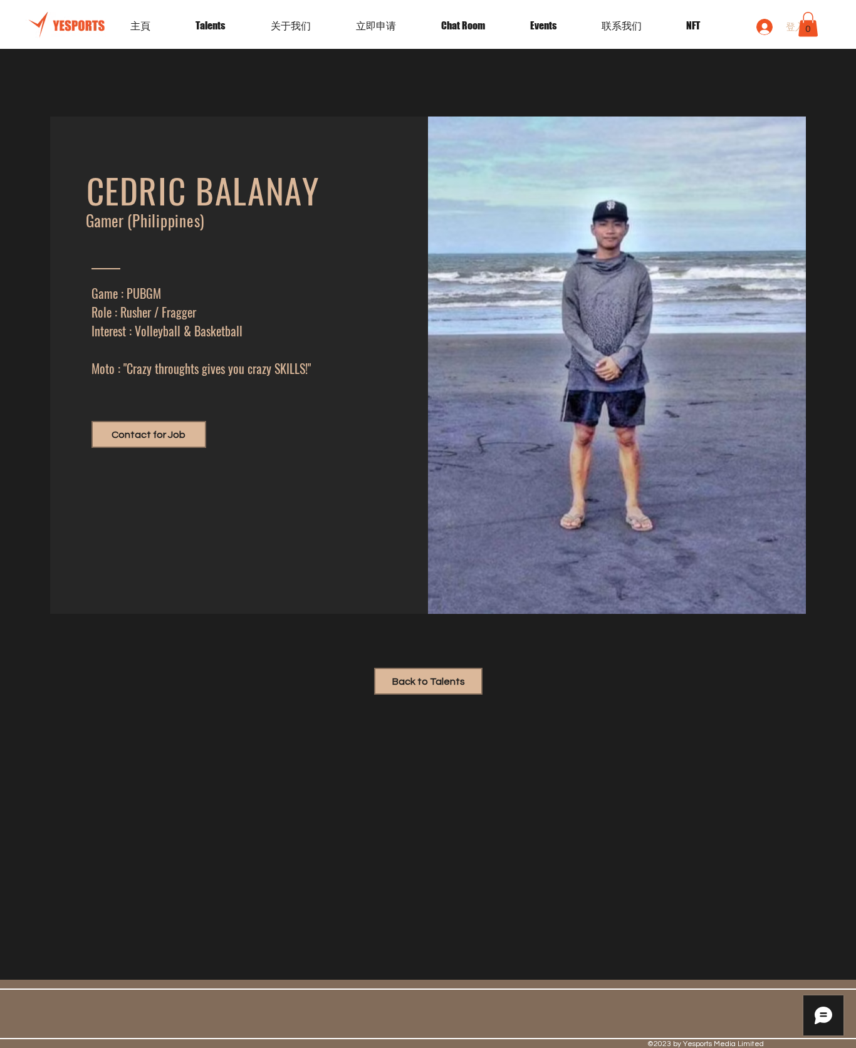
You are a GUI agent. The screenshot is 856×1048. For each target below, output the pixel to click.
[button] (556, 25)
